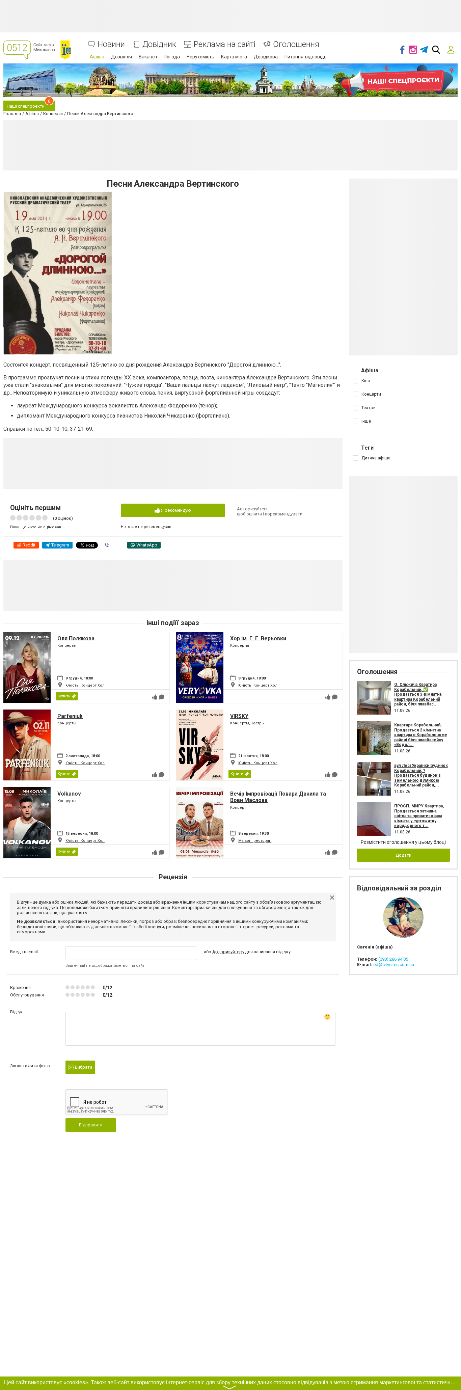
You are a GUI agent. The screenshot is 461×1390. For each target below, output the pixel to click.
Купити (64, 696)
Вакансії (148, 56)
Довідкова (266, 56)
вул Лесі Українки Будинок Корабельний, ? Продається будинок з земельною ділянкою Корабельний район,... (421, 775)
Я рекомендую (175, 510)
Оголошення (296, 44)
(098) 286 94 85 (393, 959)
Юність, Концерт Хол (85, 685)
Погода (172, 56)
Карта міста (234, 56)
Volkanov (69, 794)
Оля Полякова (75, 638)
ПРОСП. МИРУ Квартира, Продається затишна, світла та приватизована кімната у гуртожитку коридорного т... (419, 816)
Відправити (91, 1124)
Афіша (97, 56)
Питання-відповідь (305, 56)
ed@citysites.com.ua (393, 964)
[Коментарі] (161, 697)
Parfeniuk (70, 716)
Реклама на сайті (224, 44)
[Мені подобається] (154, 697)
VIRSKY (239, 716)
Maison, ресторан (254, 840)
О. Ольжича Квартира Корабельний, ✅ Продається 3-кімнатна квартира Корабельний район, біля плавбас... (417, 694)
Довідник (159, 44)
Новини (111, 44)
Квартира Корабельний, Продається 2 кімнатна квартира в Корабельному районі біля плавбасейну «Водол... (420, 735)
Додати (403, 855)
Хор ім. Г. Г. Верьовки (258, 638)
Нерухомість (200, 56)
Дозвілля (121, 56)
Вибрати (83, 1067)
